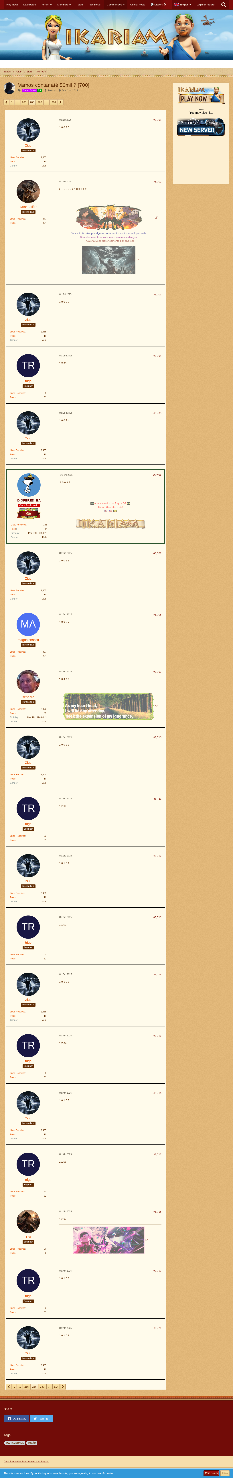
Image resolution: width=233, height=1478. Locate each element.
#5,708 (157, 614)
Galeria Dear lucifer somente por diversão (110, 240)
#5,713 (157, 917)
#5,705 (157, 413)
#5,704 (157, 355)
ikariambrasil (15, 1443)
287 (40, 102)
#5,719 (157, 1270)
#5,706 (157, 475)
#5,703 (157, 294)
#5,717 (157, 1154)
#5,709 (157, 671)
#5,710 (157, 737)
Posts (12, 161)
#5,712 (157, 855)
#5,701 (157, 119)
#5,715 (157, 1035)
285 (24, 102)
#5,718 (157, 1211)
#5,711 (157, 798)
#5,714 (157, 974)
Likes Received (17, 157)
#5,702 (157, 181)
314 (54, 102)
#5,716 (157, 1093)
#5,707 (157, 553)
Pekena (52, 90)
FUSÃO (32, 1443)
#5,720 (157, 1328)
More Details (211, 1473)
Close (225, 1473)
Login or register (205, 4)
